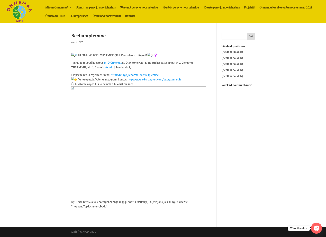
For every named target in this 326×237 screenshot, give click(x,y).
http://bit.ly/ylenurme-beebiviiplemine (135, 75)
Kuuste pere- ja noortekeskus (222, 7)
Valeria (109, 67)
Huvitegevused (79, 16)
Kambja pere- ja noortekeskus (181, 7)
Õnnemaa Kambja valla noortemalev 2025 (285, 7)
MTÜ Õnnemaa (113, 63)
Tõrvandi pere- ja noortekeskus (139, 7)
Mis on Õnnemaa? (56, 7)
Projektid (249, 7)
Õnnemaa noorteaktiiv (107, 16)
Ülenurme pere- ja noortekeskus (96, 7)
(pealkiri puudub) (232, 52)
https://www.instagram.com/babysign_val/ (154, 79)
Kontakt (130, 16)
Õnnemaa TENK (55, 16)
